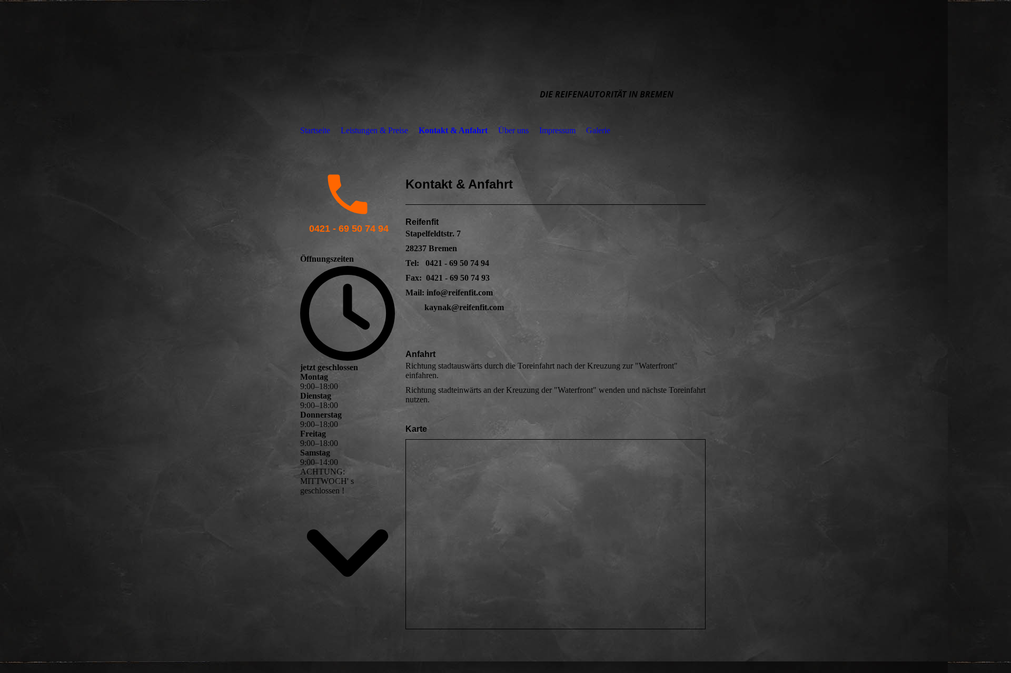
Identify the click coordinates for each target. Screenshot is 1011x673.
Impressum (557, 130)
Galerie (598, 130)
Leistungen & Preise (374, 130)
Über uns (513, 130)
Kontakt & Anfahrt (453, 130)
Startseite (315, 130)
